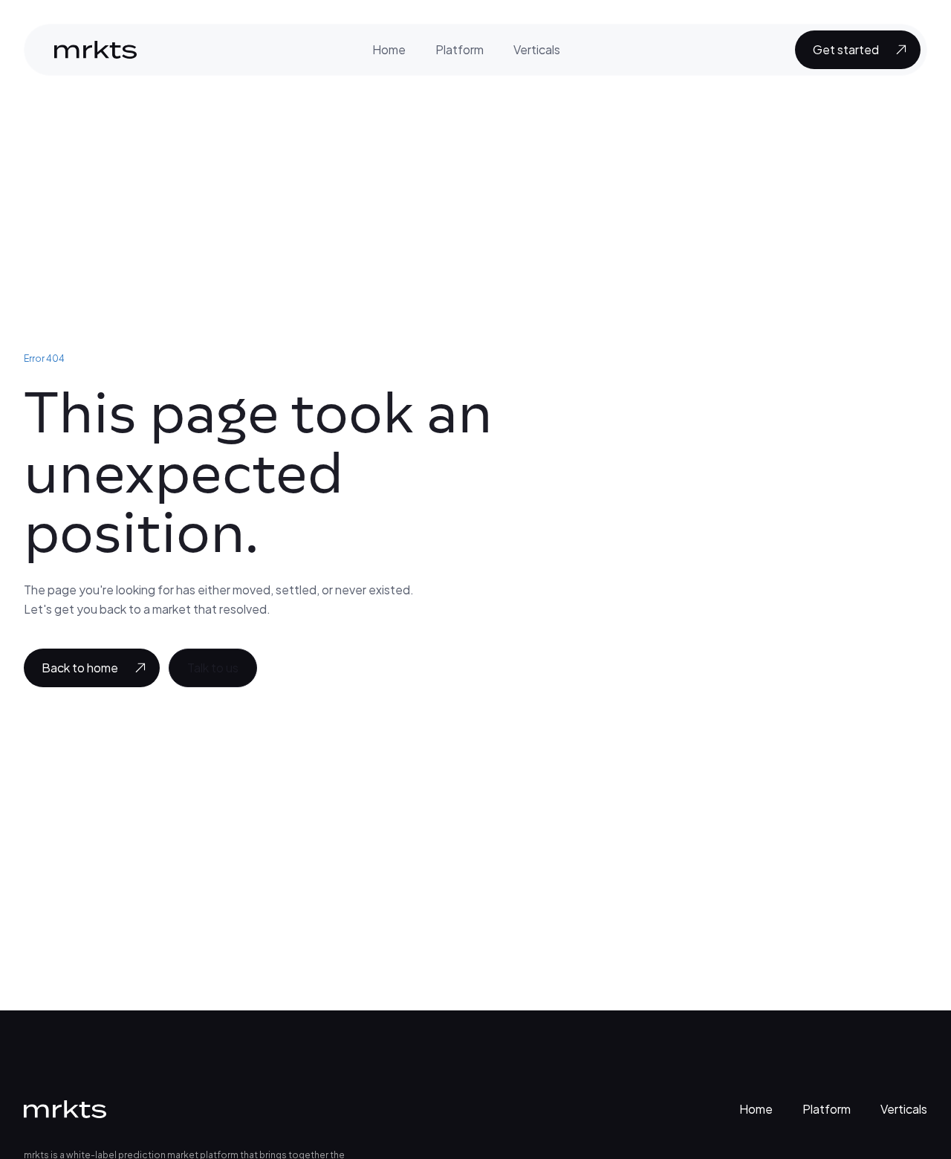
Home (389, 49)
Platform (459, 49)
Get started (846, 49)
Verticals (536, 49)
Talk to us (212, 667)
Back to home (80, 667)
